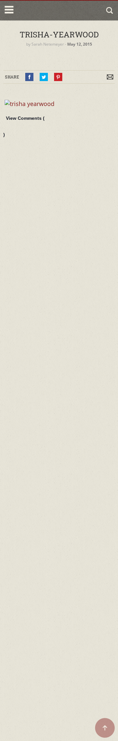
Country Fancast (43, 10)
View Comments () (24, 126)
